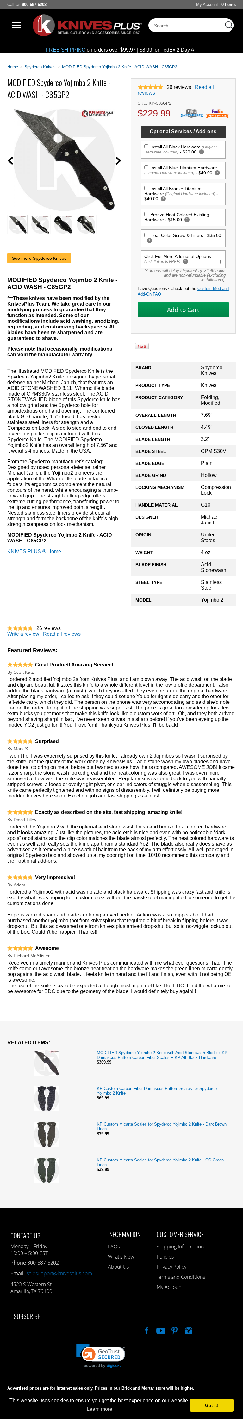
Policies (165, 1256)
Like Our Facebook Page (146, 1329)
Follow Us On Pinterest (174, 1329)
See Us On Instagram (188, 1329)
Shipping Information (180, 1246)
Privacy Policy (171, 1266)
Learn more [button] (99, 1409)
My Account (207, 4)
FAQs (114, 1246)
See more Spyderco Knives (39, 258)
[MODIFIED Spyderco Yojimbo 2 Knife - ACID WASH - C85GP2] (64, 209)
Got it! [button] (212, 1405)
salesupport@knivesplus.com (59, 1273)
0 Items (228, 4)
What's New (121, 1256)
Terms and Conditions (181, 1276)
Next (118, 160)
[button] (242, 1417)
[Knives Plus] (87, 34)
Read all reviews (62, 634)
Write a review (23, 634)
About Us (118, 1266)
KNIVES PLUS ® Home (34, 551)
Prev (10, 160)
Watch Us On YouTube (160, 1329)
